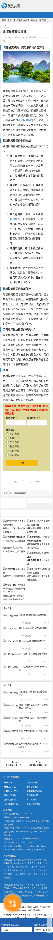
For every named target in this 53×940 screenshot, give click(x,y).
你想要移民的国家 (11, 925)
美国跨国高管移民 (34, 791)
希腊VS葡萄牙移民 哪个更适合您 (33, 730)
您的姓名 (11, 418)
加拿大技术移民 (11, 799)
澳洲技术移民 (32, 787)
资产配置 (14, 455)
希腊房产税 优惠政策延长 (14, 576)
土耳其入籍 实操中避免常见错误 (33, 628)
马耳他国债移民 (11, 804)
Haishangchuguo (11, 37)
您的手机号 (33, 418)
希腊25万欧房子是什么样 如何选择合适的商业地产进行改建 (14, 599)
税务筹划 (14, 446)
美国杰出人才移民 (12, 791)
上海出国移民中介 (25, 914)
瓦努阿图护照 (32, 782)
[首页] (49, 915)
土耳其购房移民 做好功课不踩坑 (33, 653)
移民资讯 (11, 19)
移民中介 (15, 219)
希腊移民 (40, 500)
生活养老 (14, 442)
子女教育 (14, 433)
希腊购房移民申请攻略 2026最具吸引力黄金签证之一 (14, 551)
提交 (22, 463)
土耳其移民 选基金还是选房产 (32, 641)
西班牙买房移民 (33, 804)
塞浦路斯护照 (32, 795)
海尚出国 (8, 782)
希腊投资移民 (13, 500)
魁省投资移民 (10, 795)
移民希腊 (26, 120)
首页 (4, 19)
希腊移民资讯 (23, 19)
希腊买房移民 (10, 787)
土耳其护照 (31, 799)
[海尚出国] (10, 7)
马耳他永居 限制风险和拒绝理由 (33, 615)
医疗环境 (14, 438)
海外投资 (14, 451)
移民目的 (11, 430)
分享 (37, 482)
